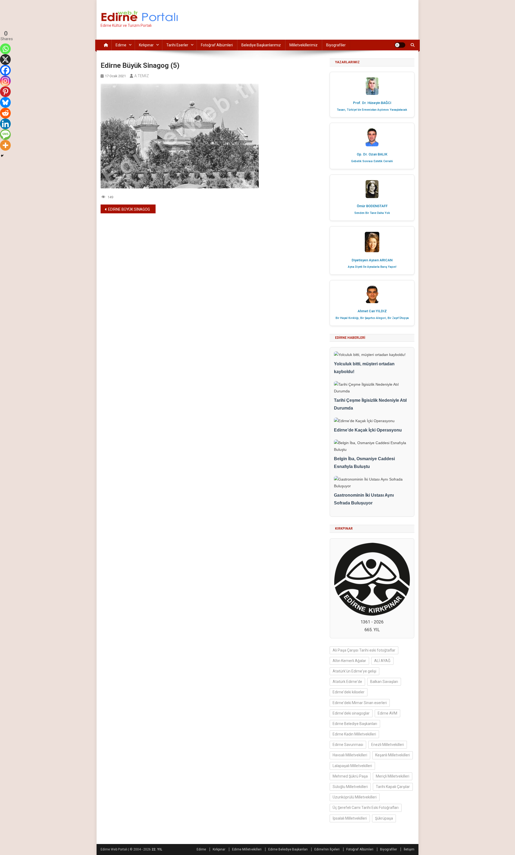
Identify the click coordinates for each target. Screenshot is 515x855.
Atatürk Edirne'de (347, 681)
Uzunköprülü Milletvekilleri (355, 797)
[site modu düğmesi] (400, 45)
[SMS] (5, 134)
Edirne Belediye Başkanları (355, 724)
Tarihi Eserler (177, 45)
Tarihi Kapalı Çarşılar (393, 787)
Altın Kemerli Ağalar (349, 661)
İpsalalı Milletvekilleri (350, 818)
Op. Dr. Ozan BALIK (372, 154)
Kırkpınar (146, 45)
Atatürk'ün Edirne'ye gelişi (354, 671)
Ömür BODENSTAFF (372, 206)
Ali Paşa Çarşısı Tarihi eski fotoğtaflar (364, 650)
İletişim (409, 849)
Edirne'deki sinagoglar (351, 713)
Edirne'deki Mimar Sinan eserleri (360, 703)
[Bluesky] (5, 102)
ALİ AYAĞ (382, 661)
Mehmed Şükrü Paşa (350, 776)
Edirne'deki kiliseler (349, 692)
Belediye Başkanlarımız (261, 45)
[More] (5, 145)
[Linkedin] (5, 123)
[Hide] (2, 156)
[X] (5, 59)
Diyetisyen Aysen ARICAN (372, 260)
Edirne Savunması (348, 744)
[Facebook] (5, 70)
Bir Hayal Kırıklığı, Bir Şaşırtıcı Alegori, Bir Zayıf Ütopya (372, 318)
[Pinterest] (5, 91)
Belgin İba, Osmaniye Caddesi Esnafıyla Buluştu (364, 462)
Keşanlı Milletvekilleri (392, 755)
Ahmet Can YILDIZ (372, 311)
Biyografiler (336, 45)
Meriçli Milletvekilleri (392, 776)
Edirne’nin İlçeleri (327, 849)
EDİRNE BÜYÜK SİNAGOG (129, 209)
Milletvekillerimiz (303, 45)
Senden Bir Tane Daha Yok (372, 213)
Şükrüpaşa (384, 818)
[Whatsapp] (5, 48)
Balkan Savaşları (384, 681)
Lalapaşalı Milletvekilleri (352, 766)
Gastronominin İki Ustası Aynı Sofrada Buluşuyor (364, 499)
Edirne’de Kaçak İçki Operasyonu (368, 430)
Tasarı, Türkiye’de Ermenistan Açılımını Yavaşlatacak (372, 109)
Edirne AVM (387, 713)
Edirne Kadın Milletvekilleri (354, 734)
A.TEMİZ (141, 76)
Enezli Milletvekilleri (387, 744)
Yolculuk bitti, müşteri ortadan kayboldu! (364, 368)
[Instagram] (5, 81)
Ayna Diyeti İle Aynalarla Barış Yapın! (372, 267)
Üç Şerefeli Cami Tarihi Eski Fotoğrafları (366, 807)
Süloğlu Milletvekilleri (350, 787)
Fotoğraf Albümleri (217, 45)
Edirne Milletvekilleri (247, 849)
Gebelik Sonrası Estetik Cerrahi (372, 161)
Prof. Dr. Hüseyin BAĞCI (372, 103)
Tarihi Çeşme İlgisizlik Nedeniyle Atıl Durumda (370, 404)
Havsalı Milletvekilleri (350, 755)
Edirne (121, 45)
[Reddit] (5, 113)
